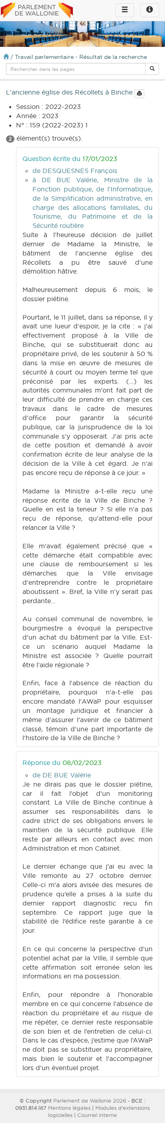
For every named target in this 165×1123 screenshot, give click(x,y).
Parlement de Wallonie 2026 (89, 1100)
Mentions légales (69, 1108)
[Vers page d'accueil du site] (37, 11)
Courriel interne (97, 1115)
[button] (152, 69)
